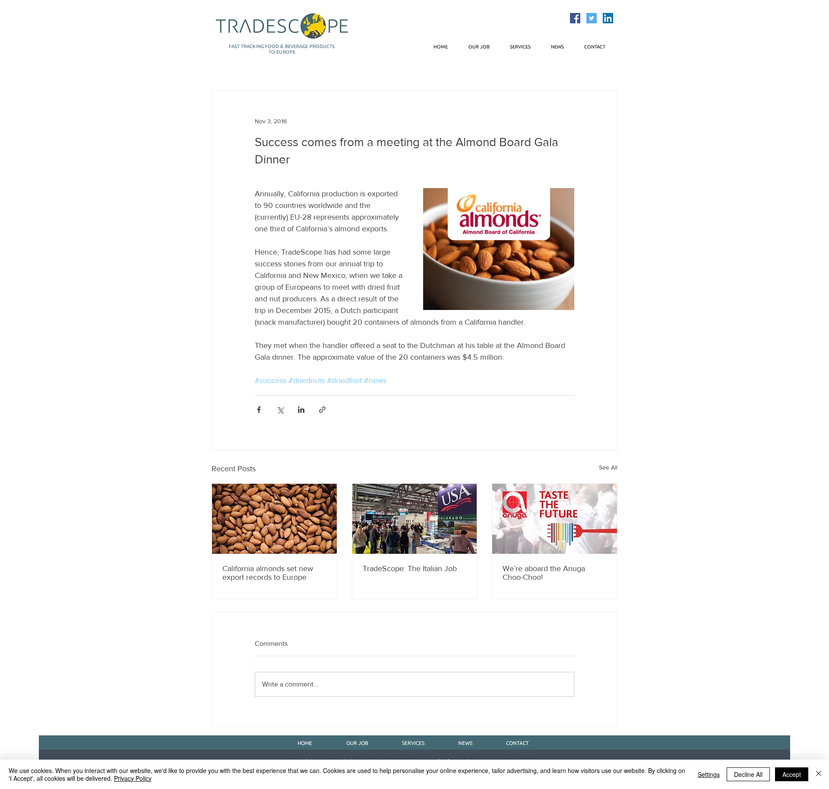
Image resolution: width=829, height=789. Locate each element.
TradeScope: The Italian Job (410, 568)
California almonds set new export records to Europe (267, 572)
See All (608, 467)
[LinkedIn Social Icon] (608, 18)
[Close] (818, 774)
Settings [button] (709, 774)
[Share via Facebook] (259, 410)
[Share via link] (322, 410)
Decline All (748, 774)
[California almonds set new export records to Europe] (274, 519)
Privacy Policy (133, 778)
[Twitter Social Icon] (591, 18)
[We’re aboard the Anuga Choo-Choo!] (554, 519)
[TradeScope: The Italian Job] (414, 519)
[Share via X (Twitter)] (280, 410)
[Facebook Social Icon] (575, 18)
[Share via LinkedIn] (301, 410)
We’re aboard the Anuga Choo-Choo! (544, 572)
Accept (791, 774)
